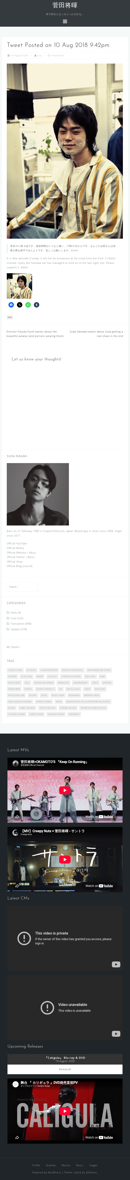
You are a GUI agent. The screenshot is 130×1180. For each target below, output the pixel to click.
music (44, 695)
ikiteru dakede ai (45, 689)
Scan (14, 618)
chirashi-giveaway (71, 676)
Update (15, 629)
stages (11, 708)
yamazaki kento (56, 714)
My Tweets (13, 647)
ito (60, 689)
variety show (36, 714)
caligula (52, 676)
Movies (66, 1165)
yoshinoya (74, 714)
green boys (14, 689)
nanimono (74, 695)
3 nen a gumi (15, 670)
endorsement (80, 683)
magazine (100, 689)
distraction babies (43, 683)
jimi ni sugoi (73, 689)
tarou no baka (27, 708)
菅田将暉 (65, 6)
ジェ (39, 55)
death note (14, 683)
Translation (57, 55)
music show (58, 695)
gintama (107, 683)
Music (32, 552)
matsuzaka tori (16, 695)
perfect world (43, 701)
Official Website (16, 552)
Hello (14, 612)
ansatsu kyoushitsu (72, 670)
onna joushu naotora (20, 701)
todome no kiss (68, 708)
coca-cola (90, 676)
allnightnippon (49, 670)
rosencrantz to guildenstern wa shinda (88, 701)
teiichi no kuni (47, 708)
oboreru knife (91, 695)
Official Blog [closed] (19, 566)
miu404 (33, 695)
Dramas (51, 1165)
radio (59, 701)
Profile (36, 1165)
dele (10, 317)
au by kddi (26, 676)
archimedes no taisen (99, 670)
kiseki (87, 689)
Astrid (77, 1172)
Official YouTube (17, 543)
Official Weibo (15, 548)
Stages (93, 1165)
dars (102, 676)
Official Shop (15, 561)
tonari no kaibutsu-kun (93, 708)
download (63, 683)
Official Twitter (16, 557)
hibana (28, 689)
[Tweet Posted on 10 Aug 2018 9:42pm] (65, 150)
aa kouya (31, 670)
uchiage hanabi (16, 714)
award (40, 676)
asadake (12, 676)
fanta (95, 683)
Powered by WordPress (46, 1172)
